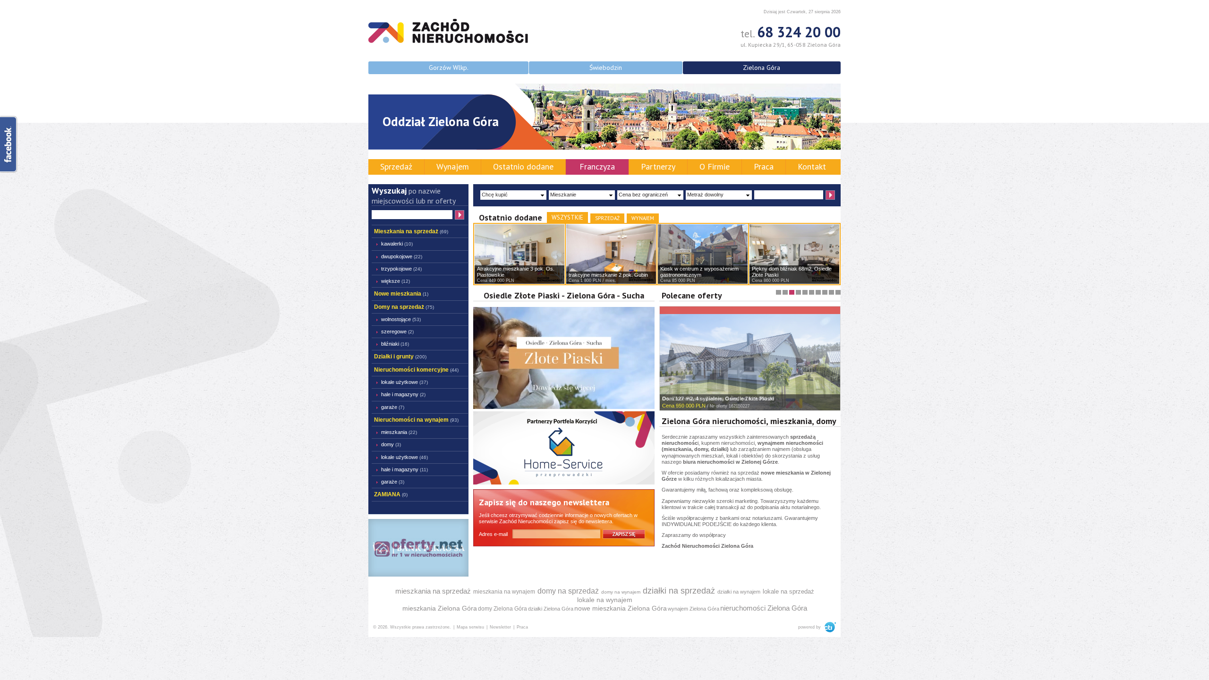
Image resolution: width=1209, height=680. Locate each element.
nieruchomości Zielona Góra (763, 608)
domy (701, 449)
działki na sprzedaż (679, 590)
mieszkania (677, 449)
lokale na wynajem (604, 600)
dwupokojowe (401, 256)
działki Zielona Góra (550, 609)
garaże (392, 407)
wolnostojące (401, 319)
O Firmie (714, 166)
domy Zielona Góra (502, 608)
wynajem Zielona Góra (693, 609)
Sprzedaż (396, 166)
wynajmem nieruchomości (790, 443)
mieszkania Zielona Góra (439, 608)
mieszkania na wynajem (504, 591)
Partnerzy (658, 166)
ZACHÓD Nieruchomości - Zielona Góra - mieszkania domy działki (448, 31)
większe (395, 281)
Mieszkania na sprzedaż (411, 231)
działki (719, 449)
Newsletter (500, 627)
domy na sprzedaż (568, 591)
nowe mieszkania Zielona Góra (620, 608)
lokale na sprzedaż (788, 591)
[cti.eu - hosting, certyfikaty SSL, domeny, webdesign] (829, 627)
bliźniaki (395, 344)
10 (835, 289)
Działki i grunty (400, 356)
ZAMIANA (391, 494)
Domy (391, 444)
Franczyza (597, 166)
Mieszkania (399, 432)
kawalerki (397, 243)
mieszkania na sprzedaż (433, 591)
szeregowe (397, 331)
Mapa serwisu (470, 627)
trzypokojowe (401, 269)
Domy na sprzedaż (404, 307)
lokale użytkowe (404, 382)
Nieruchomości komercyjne (416, 369)
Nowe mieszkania (401, 293)
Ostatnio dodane (523, 166)
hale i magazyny (403, 394)
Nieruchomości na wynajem (416, 419)
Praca (764, 166)
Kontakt (812, 166)
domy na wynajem (620, 592)
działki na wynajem (738, 592)
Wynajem (452, 166)
